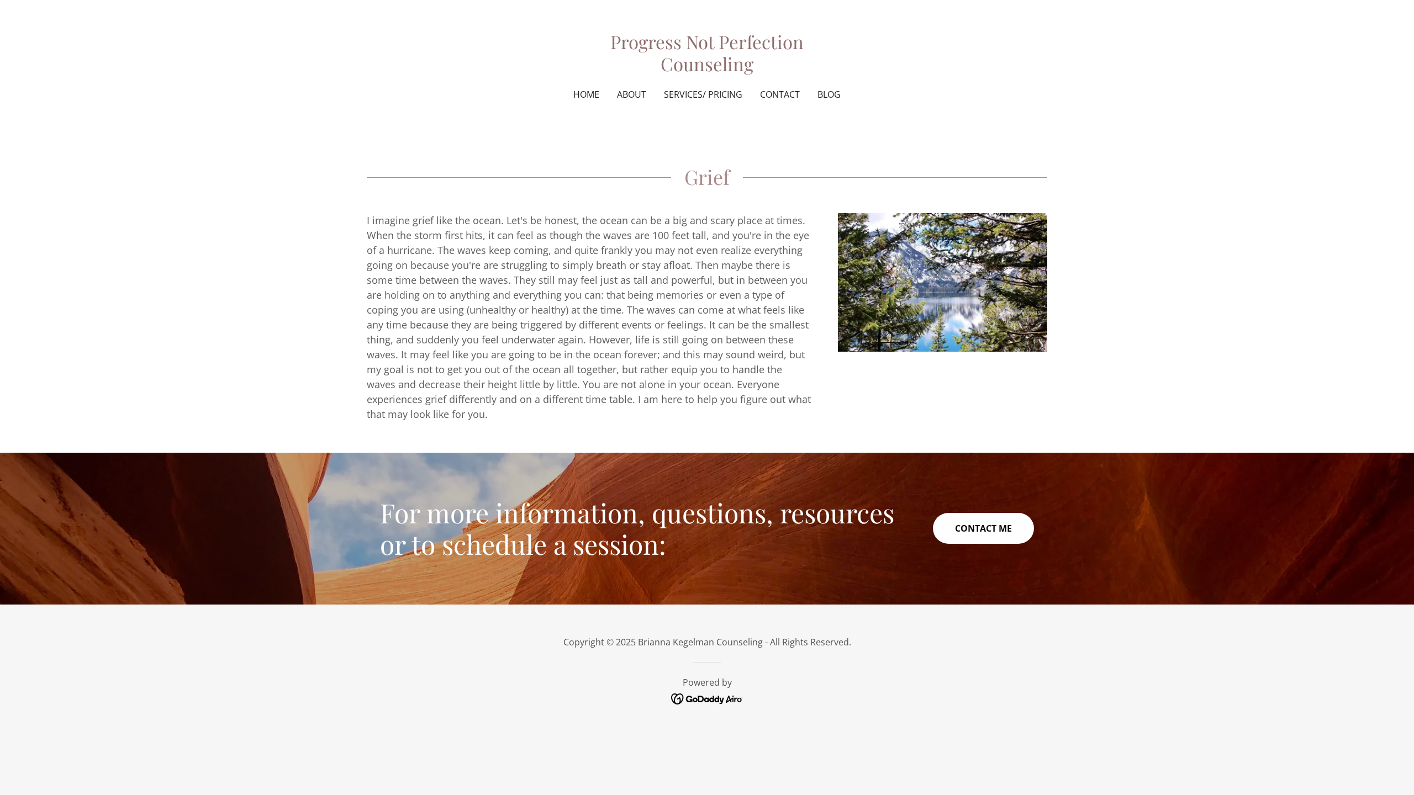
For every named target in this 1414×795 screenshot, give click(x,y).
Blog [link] (829, 94)
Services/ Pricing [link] (703, 94)
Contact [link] (780, 94)
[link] (707, 67)
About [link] (631, 94)
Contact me (983, 528)
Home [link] (586, 94)
